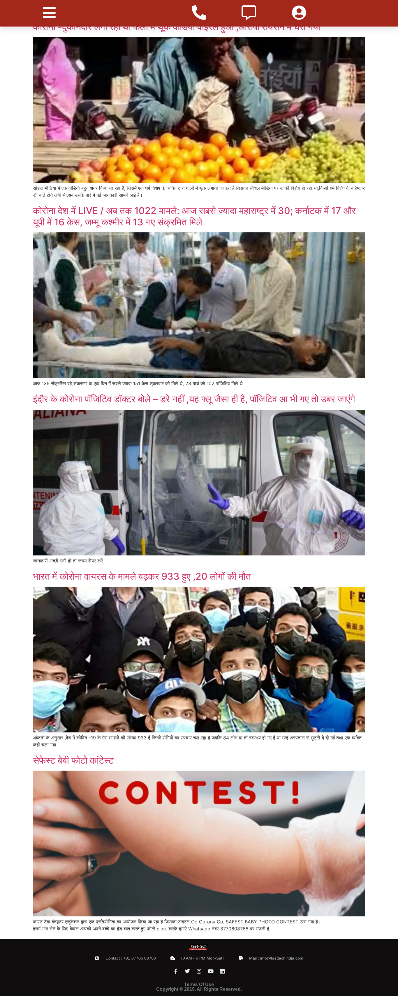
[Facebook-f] (175, 971)
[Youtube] (210, 971)
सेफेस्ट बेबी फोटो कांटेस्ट (73, 760)
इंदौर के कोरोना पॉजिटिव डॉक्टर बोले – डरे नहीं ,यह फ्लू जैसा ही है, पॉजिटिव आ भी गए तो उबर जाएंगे (194, 399)
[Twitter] (187, 971)
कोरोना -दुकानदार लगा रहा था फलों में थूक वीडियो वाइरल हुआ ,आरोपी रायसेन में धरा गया (176, 26)
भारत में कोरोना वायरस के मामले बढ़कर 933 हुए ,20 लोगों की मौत (142, 576)
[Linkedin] (222, 971)
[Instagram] (199, 971)
